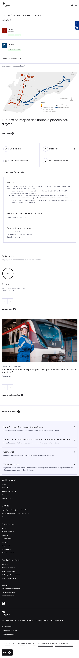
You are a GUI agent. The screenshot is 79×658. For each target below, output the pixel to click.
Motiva (4, 488)
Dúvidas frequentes (8, 568)
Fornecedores (6, 498)
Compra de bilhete (8, 532)
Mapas (4, 517)
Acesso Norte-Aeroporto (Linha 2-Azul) (15, 513)
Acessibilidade (7, 539)
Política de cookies (8, 634)
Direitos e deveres (8, 553)
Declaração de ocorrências (11, 575)
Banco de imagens (8, 596)
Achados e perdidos (8, 571)
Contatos (5, 564)
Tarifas (4, 528)
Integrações (6, 546)
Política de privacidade (9, 630)
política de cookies (45, 646)
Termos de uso (7, 626)
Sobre (4, 484)
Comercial (5, 495)
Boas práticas (6, 549)
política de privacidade (64, 646)
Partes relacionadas (8, 592)
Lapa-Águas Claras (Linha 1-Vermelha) (15, 510)
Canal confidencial (8, 578)
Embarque (5, 535)
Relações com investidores (11, 589)
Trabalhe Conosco (8, 491)
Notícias (5, 585)
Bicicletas (5, 542)
